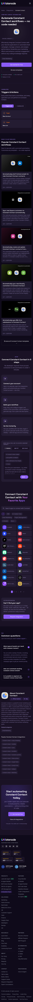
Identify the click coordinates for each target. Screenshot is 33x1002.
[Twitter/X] (2, 846)
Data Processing (21, 996)
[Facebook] (17, 846)
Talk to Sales (4, 974)
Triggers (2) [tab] (8, 106)
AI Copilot (22, 896)
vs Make (20, 954)
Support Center (5, 979)
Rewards (3, 961)
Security (3, 964)
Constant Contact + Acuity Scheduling (11, 740)
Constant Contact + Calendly (9, 744)
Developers (4, 923)
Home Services (5, 902)
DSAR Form (4, 999)
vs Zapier (20, 951)
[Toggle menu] (30, 3)
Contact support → (21, 638)
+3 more (8, 464)
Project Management (20, 517)
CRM (8, 514)
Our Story (4, 956)
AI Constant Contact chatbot (12, 454)
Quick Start (4, 935)
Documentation (5, 938)
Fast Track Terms (24, 999)
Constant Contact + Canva (8, 747)
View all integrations (16, 819)
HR (2, 910)
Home (3, 10)
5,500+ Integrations (23, 891)
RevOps (3, 925)
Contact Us (4, 972)
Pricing (3, 959)
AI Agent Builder (6, 881)
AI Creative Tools (17, 514)
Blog (2, 941)
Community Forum (6, 948)
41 (20, 591)
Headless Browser (23, 889)
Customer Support (6, 912)
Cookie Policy (23, 994)
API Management (6, 889)
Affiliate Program (23, 938)
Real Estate (4, 905)
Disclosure (28, 996)
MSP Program (22, 941)
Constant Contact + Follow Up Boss (10, 758)
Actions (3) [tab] (20, 106)
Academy (4, 946)
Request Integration (7, 982)
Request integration (16, 617)
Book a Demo (5, 977)
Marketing (4, 900)
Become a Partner (23, 935)
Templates (21, 894)
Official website (17, 699)
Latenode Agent (7, 879)
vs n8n (20, 956)
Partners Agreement (13, 999)
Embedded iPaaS (6, 892)
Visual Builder (22, 879)
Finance (3, 918)
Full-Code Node (22, 886)
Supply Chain (5, 920)
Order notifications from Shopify (13, 461)
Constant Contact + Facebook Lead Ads (11, 755)
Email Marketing (7, 58)
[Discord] (13, 846)
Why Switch (21, 948)
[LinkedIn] (6, 846)
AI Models (5, 521)
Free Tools (4, 943)
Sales (2, 915)
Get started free (17, 814)
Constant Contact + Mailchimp (9, 772)
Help (26, 699)
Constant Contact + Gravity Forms (10, 765)
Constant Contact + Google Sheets (10, 762)
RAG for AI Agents (6, 886)
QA (2, 928)
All (3, 514)
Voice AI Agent (22, 972)
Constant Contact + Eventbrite (9, 751)
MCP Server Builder (6, 884)
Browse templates (16, 70)
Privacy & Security (11, 996)
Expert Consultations (7, 984)
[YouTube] (9, 846)
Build (23, 477)
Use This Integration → (16, 114)
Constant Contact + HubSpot (9, 769)
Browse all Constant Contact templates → (16, 342)
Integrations (9, 10)
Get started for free (16, 65)
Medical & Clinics (6, 907)
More (12, 521)
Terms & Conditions (6, 994)
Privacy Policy (15, 994)
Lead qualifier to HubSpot (12, 457)
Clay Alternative (22, 959)
